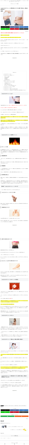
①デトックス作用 (7, 76)
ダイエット (13, 405)
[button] (23, 29)
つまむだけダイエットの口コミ (8, 87)
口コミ (18, 405)
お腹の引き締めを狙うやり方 (8, 84)
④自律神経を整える (7, 79)
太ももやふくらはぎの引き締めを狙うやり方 (10, 85)
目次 (13, 72)
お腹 (5, 405)
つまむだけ (2, 405)
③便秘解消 (6, 78)
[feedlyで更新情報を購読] (7, 416)
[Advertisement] (14, 64)
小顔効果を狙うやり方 (7, 83)
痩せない (25, 405)
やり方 (10, 405)
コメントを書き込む (14, 435)
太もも (20, 405)
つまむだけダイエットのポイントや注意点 (9, 86)
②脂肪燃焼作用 (7, 77)
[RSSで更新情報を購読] (21, 416)
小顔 (22, 405)
